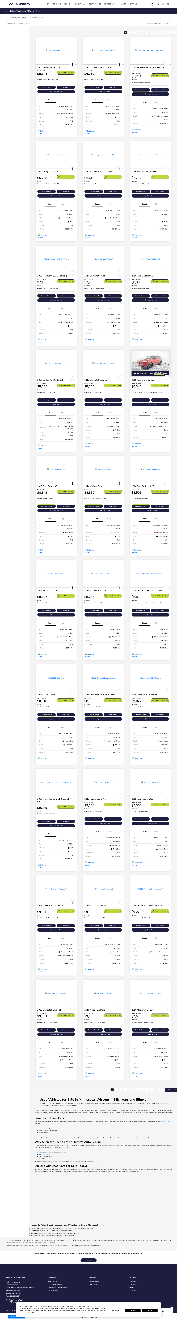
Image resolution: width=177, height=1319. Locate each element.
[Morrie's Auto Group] (19, 4)
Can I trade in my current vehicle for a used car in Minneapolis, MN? (55, 1233)
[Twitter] (17, 1301)
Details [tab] (50, 100)
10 (165, 32)
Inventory (52, 1277)
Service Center (94, 1282)
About (133, 1277)
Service (92, 1277)
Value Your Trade (57, 91)
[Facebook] (8, 1301)
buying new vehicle (166, 1121)
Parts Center (93, 1285)
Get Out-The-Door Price (66, 73)
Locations (133, 1291)
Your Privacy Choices (87, 1317)
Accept (150, 1310)
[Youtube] (21, 1301)
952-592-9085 (15, 1290)
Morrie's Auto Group (11, 1310)
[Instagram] (12, 1301)
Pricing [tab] (62, 100)
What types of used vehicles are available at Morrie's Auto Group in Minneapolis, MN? (62, 1228)
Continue (89, 1260)
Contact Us (14, 1282)
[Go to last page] (174, 33)
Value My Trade (53, 1291)
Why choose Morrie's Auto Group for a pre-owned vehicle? (52, 1236)
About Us (133, 1282)
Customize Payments (46, 87)
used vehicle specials (50, 1151)
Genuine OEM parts (44, 1154)
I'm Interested (65, 87)
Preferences (115, 1310)
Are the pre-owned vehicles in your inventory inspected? (51, 1231)
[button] (72, 64)
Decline (132, 1310)
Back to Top (171, 1090)
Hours (132, 1288)
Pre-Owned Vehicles (55, 1285)
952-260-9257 (16, 1293)
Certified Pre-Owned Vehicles (58, 1288)
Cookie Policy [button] (80, 1310)
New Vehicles (52, 1282)
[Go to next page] (169, 33)
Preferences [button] (36, 1313)
